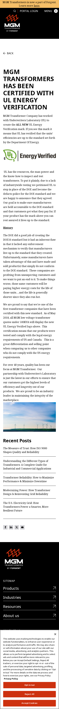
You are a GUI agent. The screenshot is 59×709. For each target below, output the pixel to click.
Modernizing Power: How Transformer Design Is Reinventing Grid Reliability (26, 492)
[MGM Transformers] (12, 23)
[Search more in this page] (14, 11)
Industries (12, 597)
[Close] (55, 634)
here (36, 5)
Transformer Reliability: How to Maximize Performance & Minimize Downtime (28, 479)
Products (11, 588)
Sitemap (9, 581)
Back (10, 53)
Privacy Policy (11, 678)
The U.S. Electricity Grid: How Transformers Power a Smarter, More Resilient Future (25, 506)
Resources (12, 606)
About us (11, 615)
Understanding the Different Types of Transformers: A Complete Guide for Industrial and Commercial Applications (27, 464)
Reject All (29, 694)
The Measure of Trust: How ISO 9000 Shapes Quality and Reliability (25, 450)
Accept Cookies (29, 703)
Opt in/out (29, 685)
